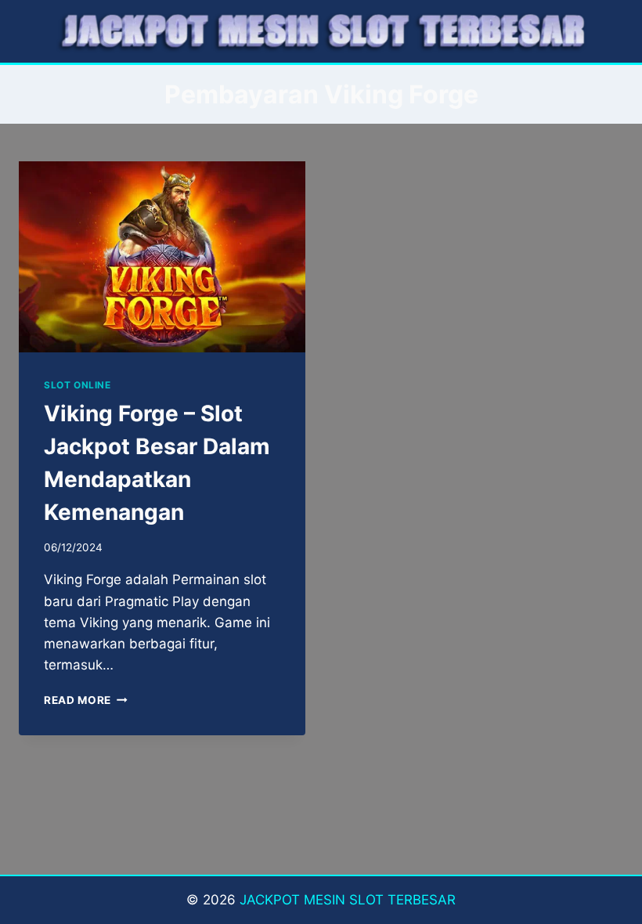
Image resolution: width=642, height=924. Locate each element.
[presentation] (162, 256)
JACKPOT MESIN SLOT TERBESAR (348, 900)
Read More (86, 700)
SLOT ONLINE (77, 385)
